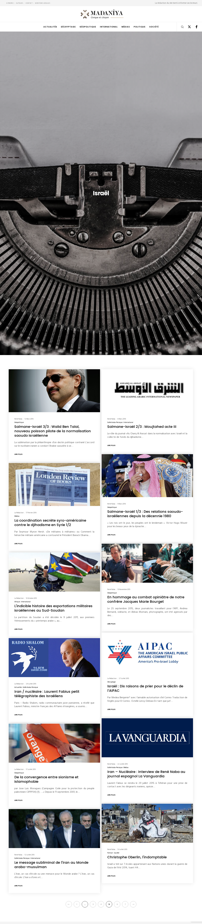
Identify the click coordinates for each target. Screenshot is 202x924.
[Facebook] (194, 27)
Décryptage (111, 682)
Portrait (110, 853)
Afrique (17, 601)
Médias (16, 516)
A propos (9, 3)
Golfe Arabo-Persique (114, 422)
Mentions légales (42, 3)
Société (116, 853)
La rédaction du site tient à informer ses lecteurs (176, 3)
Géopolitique (19, 422)
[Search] (180, 27)
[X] (187, 27)
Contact (29, 3)
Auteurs (19, 3)
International (128, 422)
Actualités (18, 687)
